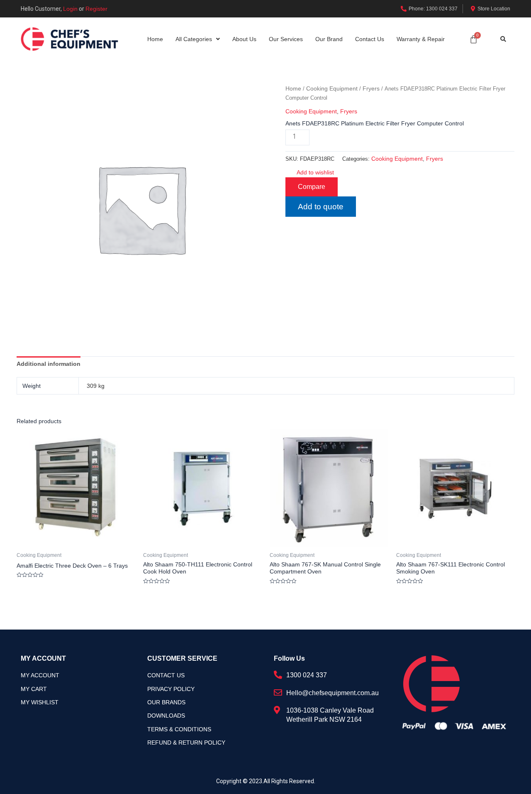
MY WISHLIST (39, 702)
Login (70, 8)
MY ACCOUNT (40, 675)
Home (155, 39)
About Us (244, 39)
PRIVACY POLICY (171, 689)
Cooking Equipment (332, 88)
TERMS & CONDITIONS (179, 729)
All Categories (193, 39)
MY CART (34, 689)
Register (96, 8)
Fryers (371, 88)
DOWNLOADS (166, 715)
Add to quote (320, 206)
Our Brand (329, 39)
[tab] (48, 363)
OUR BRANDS (166, 702)
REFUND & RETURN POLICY (186, 742)
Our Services (286, 39)
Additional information (48, 363)
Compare (311, 186)
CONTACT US (166, 675)
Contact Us (369, 39)
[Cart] (473, 39)
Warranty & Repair (421, 39)
